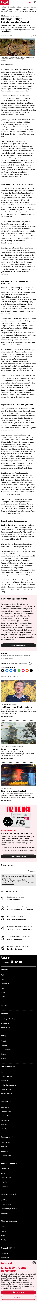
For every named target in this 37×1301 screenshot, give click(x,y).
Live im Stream (6, 1177)
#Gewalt (3, 655)
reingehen (4, 1129)
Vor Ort (3, 1173)
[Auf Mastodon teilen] (6, 670)
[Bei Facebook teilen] (14, 670)
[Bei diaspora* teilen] (23, 670)
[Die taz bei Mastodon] (12, 963)
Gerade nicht (27, 1263)
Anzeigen (4, 1240)
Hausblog (4, 1045)
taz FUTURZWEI (6, 1204)
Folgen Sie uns (5, 962)
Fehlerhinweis (23, 663)
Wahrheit (4, 1005)
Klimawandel (5, 1028)
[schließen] (34, 1263)
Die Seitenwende (6, 1050)
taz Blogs (4, 1200)
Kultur (10, 11)
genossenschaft (6, 1076)
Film (15, 11)
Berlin (3, 997)
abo (2, 1072)
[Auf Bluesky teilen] (10, 670)
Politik (3, 975)
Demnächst (5, 1169)
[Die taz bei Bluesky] (16, 963)
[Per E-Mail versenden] (2, 670)
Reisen (3, 1227)
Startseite (4, 11)
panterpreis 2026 (7, 1094)
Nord (2, 1001)
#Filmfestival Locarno (7, 658)
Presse (3, 1058)
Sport (3, 992)
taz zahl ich (4, 1080)
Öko (2, 979)
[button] (34, 2)
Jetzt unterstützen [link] (18, 645)
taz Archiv (4, 1213)
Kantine (3, 1231)
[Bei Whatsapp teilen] (19, 670)
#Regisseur (10, 655)
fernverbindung (6, 1111)
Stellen (3, 1054)
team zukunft (5, 1142)
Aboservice (5, 1258)
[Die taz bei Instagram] (20, 963)
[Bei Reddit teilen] (27, 670)
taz (5, 957)
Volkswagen (5, 1023)
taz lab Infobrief (6, 1155)
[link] (11, 7)
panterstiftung (6, 1089)
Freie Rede (4, 1124)
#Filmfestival (19, 655)
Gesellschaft (5, 984)
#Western (27, 655)
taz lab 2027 (5, 1186)
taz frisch (4, 1147)
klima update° (5, 1116)
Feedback (4, 1253)
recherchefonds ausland (9, 1085)
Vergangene (5, 1182)
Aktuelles (4, 1041)
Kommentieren (13, 663)
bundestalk (5, 1107)
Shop (3, 1235)
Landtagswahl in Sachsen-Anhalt (12, 1019)
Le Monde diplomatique (9, 1209)
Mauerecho (5, 1120)
